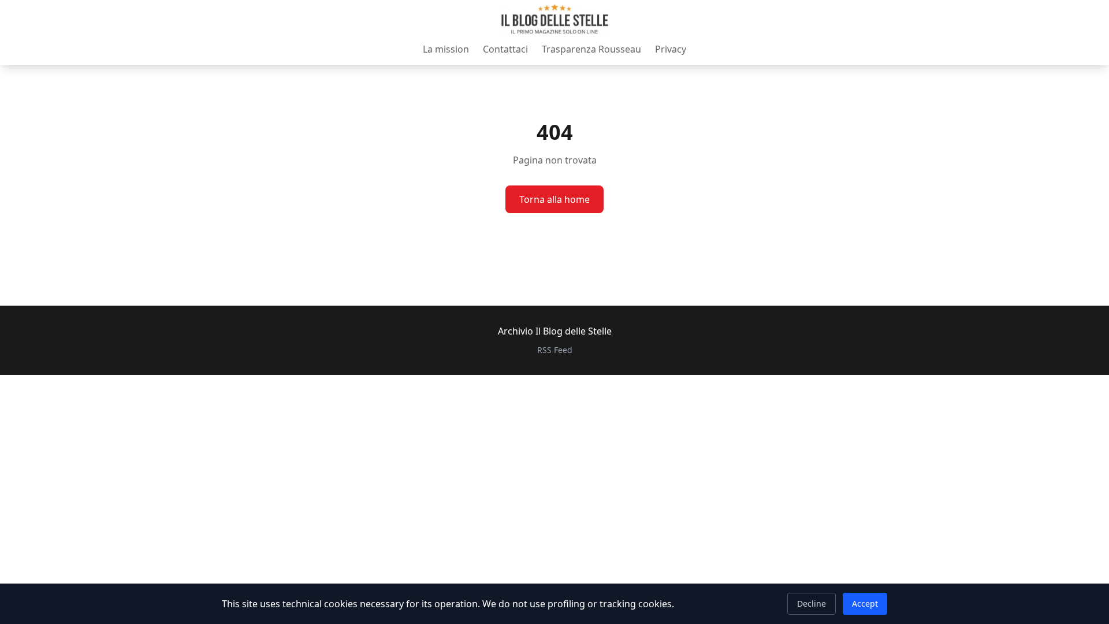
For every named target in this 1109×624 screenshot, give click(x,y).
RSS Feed (554, 349)
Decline (811, 603)
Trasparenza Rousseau (591, 49)
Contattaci (505, 49)
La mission (446, 49)
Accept (865, 603)
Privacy (670, 49)
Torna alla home (554, 199)
